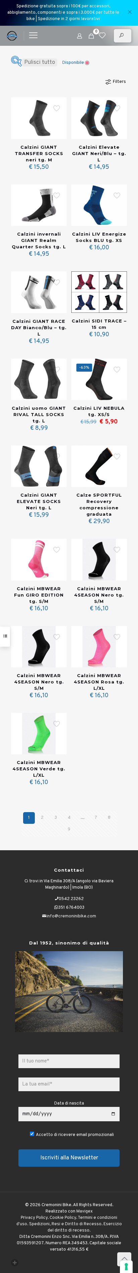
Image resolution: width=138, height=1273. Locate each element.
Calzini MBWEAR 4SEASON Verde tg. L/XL (38, 769)
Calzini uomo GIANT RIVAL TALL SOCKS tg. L (39, 414)
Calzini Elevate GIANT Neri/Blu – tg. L (99, 153)
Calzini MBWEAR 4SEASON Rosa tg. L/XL (99, 682)
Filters (119, 82)
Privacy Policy (34, 1218)
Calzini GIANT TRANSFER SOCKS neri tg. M (39, 153)
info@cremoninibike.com (71, 916)
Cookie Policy (63, 1218)
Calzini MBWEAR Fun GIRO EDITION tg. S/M (39, 595)
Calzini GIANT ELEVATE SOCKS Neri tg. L (39, 501)
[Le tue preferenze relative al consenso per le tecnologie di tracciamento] (126, 1266)
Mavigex (84, 1211)
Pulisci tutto (39, 62)
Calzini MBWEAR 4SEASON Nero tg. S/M (99, 595)
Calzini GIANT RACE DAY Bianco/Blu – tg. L (39, 328)
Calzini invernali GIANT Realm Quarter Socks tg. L (39, 240)
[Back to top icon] (124, 1259)
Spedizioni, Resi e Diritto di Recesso (65, 1224)
